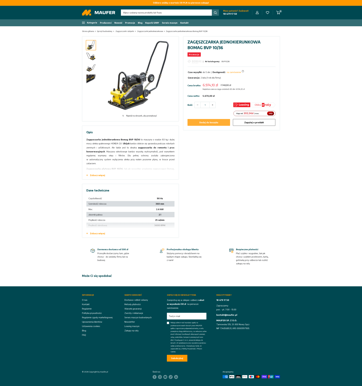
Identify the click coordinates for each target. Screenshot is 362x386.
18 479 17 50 (230, 13)
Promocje (130, 23)
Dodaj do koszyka (208, 122)
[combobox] (166, 12)
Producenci (106, 23)
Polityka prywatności (92, 313)
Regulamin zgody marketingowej (97, 317)
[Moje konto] (257, 12)
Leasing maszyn (131, 326)
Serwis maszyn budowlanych (138, 317)
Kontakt (184, 23)
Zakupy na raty (131, 330)
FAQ (84, 335)
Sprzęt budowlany (104, 31)
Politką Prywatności (189, 349)
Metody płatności (132, 304)
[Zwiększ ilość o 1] (213, 105)
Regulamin (87, 308)
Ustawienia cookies (91, 326)
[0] (278, 12)
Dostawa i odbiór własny (136, 300)
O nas (84, 300)
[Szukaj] (215, 12)
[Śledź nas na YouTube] (165, 377)
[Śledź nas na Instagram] (160, 377)
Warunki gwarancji (133, 308)
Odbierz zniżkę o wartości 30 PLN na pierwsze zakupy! (181, 3)
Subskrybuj (177, 358)
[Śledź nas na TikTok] (171, 377)
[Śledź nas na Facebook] (155, 377)
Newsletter (129, 321)
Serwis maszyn (169, 23)
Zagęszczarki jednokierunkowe (150, 31)
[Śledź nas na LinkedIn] (176, 377)
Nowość (118, 23)
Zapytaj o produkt (254, 122)
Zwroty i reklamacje (133, 313)
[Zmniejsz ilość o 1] (198, 105)
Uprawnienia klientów (92, 321)
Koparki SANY (152, 23)
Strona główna (88, 31)
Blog (140, 23)
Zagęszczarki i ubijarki (125, 31)
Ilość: (190, 105)
